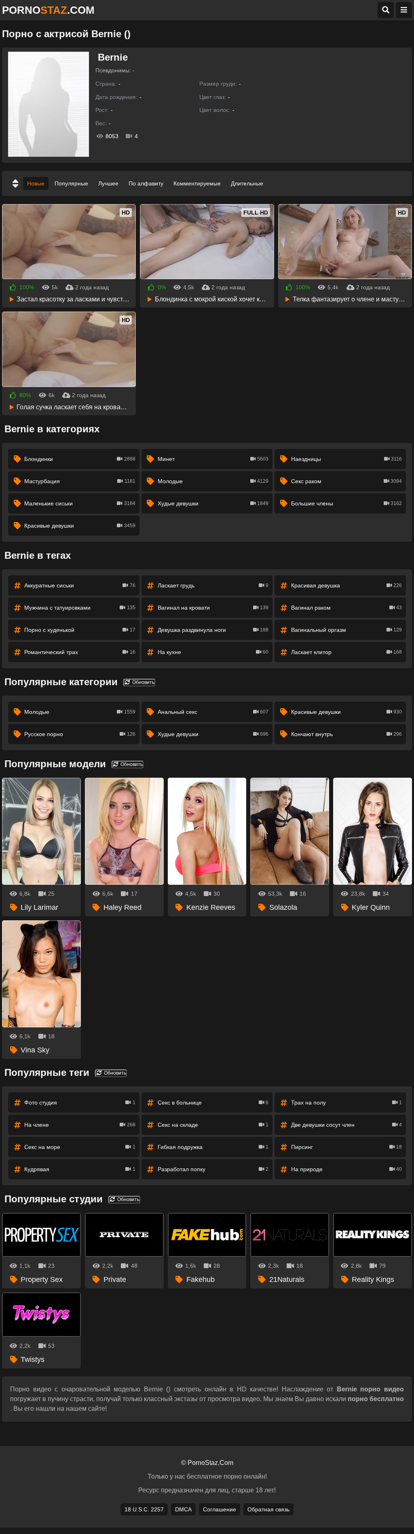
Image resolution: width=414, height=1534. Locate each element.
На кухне (213, 652)
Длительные (247, 183)
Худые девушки (213, 503)
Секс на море (79, 1147)
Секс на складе (213, 1125)
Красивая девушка (346, 585)
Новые (35, 183)
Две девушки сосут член (346, 1125)
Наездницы (346, 459)
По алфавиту (146, 183)
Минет (213, 459)
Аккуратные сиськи (79, 585)
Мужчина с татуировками (79, 607)
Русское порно (79, 734)
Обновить (142, 682)
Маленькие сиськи (79, 503)
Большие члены (346, 503)
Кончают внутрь (346, 734)
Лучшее (108, 183)
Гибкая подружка (213, 1147)
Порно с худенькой (79, 630)
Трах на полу (346, 1102)
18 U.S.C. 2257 (144, 1509)
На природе (346, 1169)
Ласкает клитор (346, 652)
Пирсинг (346, 1147)
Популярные (71, 183)
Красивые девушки (79, 525)
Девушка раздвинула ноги (213, 630)
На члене (79, 1125)
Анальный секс (213, 712)
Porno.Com (48, 10)
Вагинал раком (346, 607)
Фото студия (79, 1102)
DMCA (183, 1509)
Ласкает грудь (213, 585)
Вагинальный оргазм (346, 630)
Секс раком (346, 481)
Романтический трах (79, 652)
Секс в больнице (213, 1102)
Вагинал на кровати (213, 607)
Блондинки (79, 459)
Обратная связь (268, 1509)
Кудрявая (79, 1169)
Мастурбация (79, 481)
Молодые (213, 481)
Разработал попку (213, 1169)
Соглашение (219, 1509)
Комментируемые (197, 183)
